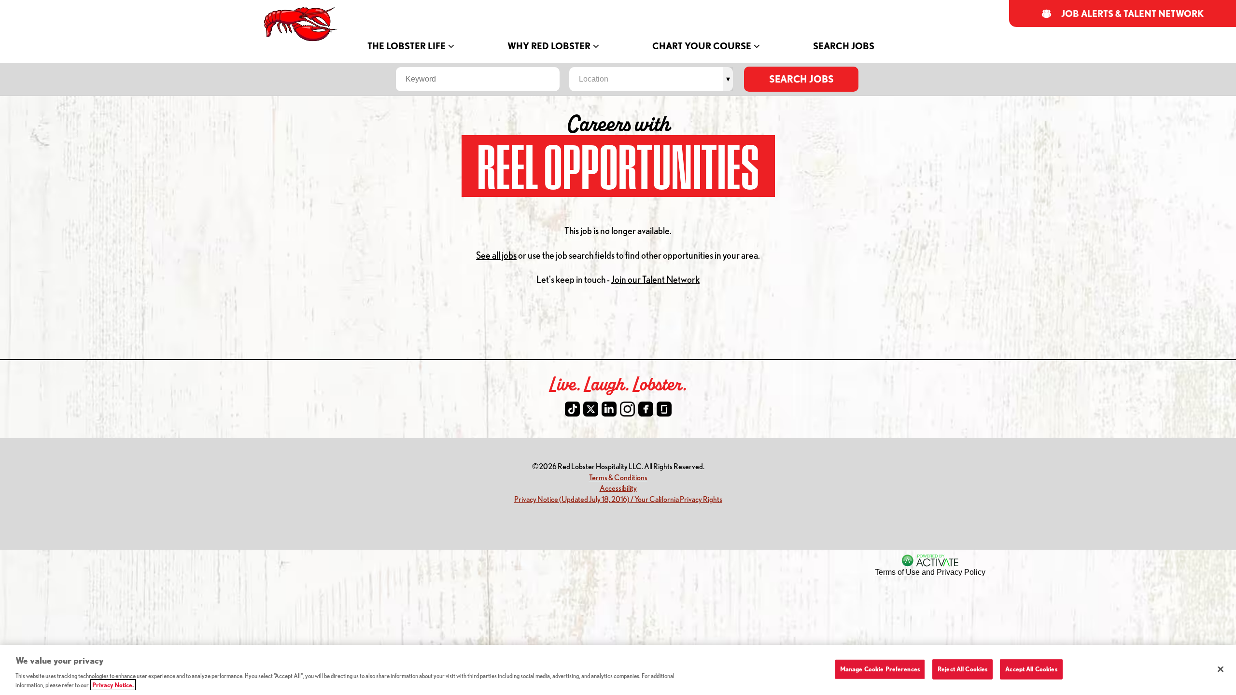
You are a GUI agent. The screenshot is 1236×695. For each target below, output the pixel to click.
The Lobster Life (406, 46)
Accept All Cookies (1031, 669)
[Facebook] (645, 409)
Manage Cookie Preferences (880, 669)
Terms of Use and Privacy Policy (930, 572)
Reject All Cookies (962, 669)
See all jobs (496, 255)
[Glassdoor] (664, 409)
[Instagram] (627, 409)
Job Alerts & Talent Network (1132, 14)
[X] (590, 409)
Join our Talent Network (655, 279)
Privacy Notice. (113, 684)
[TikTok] (572, 409)
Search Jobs (843, 46)
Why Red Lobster (548, 46)
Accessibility (618, 487)
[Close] (1220, 669)
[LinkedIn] (609, 409)
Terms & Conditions (618, 477)
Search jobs (801, 78)
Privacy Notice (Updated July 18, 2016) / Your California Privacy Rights (618, 498)
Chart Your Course (701, 46)
